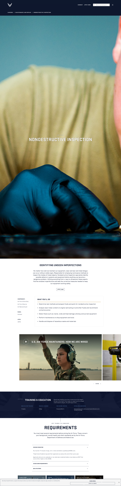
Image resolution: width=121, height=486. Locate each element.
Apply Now (87, 5)
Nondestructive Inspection (42, 12)
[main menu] (112, 5)
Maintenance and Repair (23, 12)
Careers (10, 12)
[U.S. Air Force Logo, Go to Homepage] (11, 5)
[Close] (119, 482)
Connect (80, 5)
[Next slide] (101, 384)
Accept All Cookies (92, 483)
